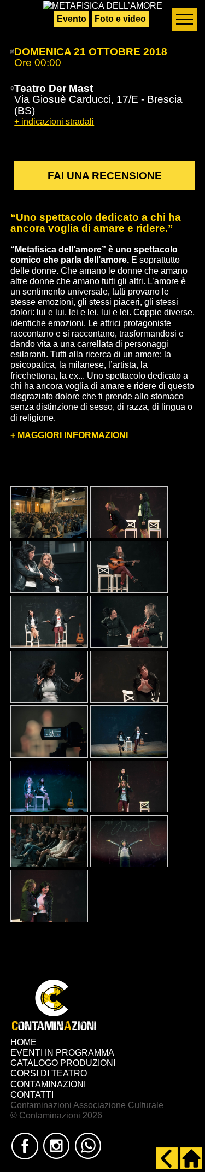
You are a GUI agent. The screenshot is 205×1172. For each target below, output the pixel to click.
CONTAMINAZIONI (48, 1084)
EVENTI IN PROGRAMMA (62, 1052)
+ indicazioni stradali (54, 121)
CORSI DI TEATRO (48, 1073)
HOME (23, 1042)
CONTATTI (32, 1094)
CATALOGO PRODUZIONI (62, 1063)
